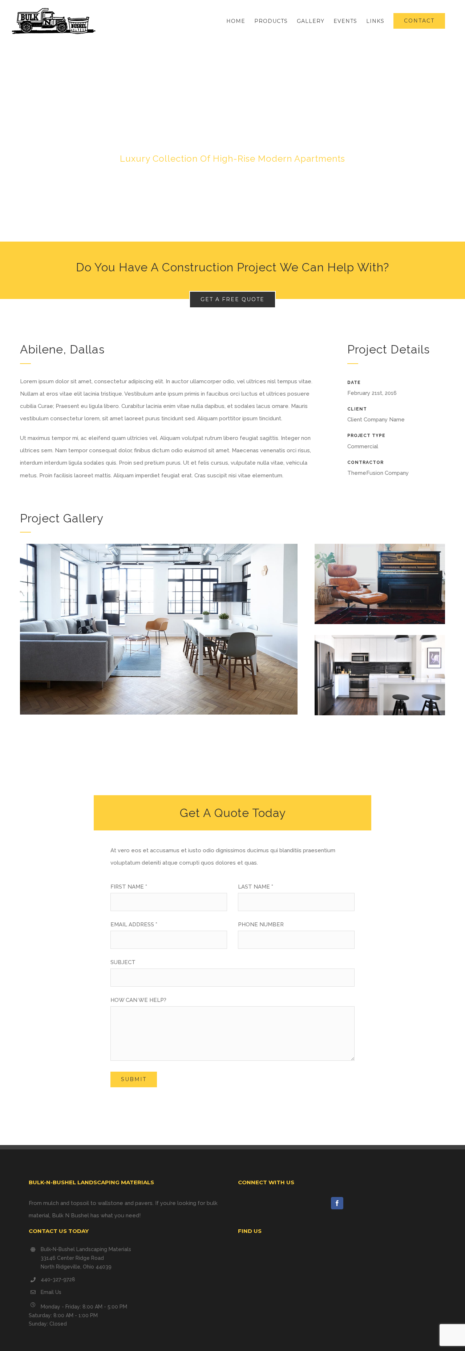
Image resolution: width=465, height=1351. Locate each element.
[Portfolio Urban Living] (232, 142)
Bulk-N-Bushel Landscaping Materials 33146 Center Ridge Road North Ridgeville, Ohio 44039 (86, 1258)
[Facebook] (337, 1203)
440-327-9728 (58, 1279)
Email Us (51, 1292)
